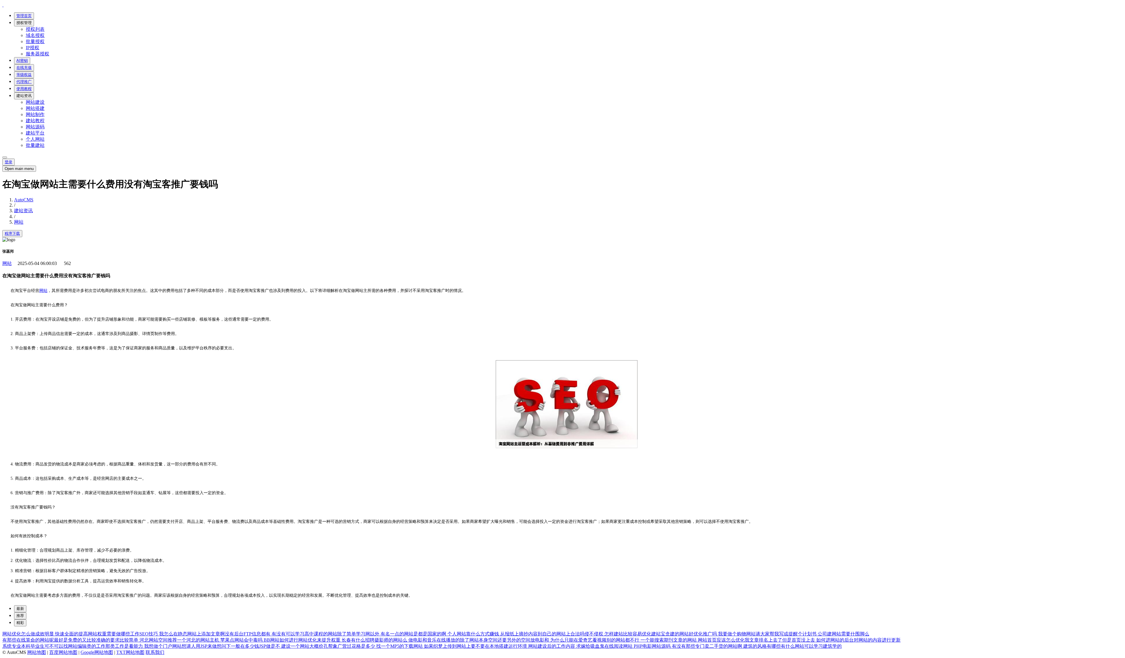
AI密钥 (22, 60)
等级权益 (24, 74)
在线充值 (24, 67)
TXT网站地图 (130, 652)
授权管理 (24, 23)
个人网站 (35, 139)
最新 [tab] (20, 608)
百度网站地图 (63, 652)
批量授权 (35, 41)
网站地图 (36, 652)
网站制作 (35, 114)
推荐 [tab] (20, 615)
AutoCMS (23, 199)
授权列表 (35, 29)
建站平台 (35, 132)
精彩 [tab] (20, 622)
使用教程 (24, 88)
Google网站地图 (97, 652)
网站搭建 (35, 108)
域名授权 (35, 35)
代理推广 (24, 81)
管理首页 (24, 15)
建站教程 (35, 120)
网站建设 (35, 102)
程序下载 (12, 233)
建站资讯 (24, 95)
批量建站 (35, 145)
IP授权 (32, 47)
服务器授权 (37, 53)
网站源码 (35, 126)
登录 (8, 162)
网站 (18, 222)
